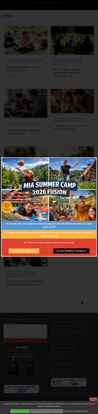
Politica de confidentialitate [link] (75, 411)
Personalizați (57, 411)
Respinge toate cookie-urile (41, 411)
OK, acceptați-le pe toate (20, 411)
